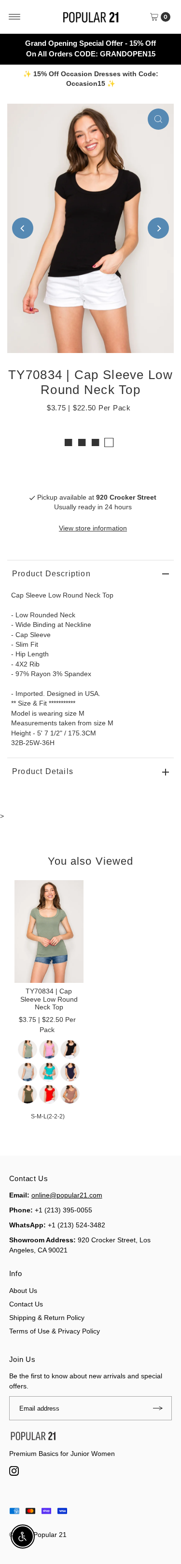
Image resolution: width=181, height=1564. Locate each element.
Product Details (42, 771)
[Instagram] (16, 1473)
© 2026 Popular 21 (38, 1534)
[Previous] (22, 228)
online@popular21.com (66, 1195)
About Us (23, 1290)
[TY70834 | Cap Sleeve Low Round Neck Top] (49, 931)
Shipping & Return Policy (46, 1317)
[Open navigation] (14, 17)
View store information (93, 528)
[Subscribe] (160, 1408)
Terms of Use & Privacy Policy (54, 1331)
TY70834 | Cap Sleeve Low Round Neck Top (49, 999)
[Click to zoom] (158, 119)
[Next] (158, 228)
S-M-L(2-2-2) (48, 1116)
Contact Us (26, 1304)
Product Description (51, 574)
